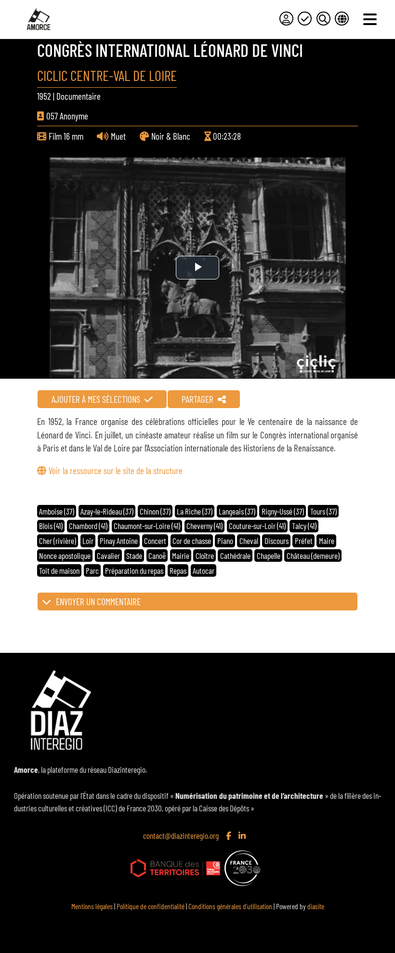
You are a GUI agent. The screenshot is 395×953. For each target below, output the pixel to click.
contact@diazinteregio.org (181, 835)
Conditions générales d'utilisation (230, 906)
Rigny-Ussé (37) (283, 511)
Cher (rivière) (57, 540)
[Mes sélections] (305, 19)
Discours (276, 540)
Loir (87, 540)
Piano (225, 540)
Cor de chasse (191, 540)
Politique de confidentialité (150, 906)
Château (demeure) (313, 555)
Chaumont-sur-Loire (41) (147, 525)
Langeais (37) (237, 511)
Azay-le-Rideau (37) (106, 511)
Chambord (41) (88, 525)
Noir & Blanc (170, 136)
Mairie (180, 555)
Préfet (304, 540)
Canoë (157, 555)
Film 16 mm (66, 136)
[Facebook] (229, 836)
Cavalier (108, 555)
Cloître (205, 555)
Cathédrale (235, 555)
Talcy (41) (304, 525)
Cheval (248, 540)
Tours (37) (323, 511)
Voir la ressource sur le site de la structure (116, 470)
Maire (326, 540)
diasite (315, 906)
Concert (155, 540)
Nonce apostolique (65, 555)
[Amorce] (38, 19)
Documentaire (78, 96)
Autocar (203, 570)
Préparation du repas (134, 570)
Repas (178, 570)
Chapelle (268, 555)
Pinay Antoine (119, 540)
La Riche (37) (194, 511)
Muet (118, 136)
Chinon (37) (155, 511)
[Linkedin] (243, 836)
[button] (197, 601)
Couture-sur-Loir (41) (257, 525)
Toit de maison (59, 570)
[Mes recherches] (323, 19)
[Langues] (342, 19)
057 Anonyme (67, 115)
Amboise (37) (56, 511)
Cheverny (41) (204, 525)
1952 (44, 96)
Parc (92, 570)
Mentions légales (92, 906)
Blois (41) (51, 525)
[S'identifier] (286, 19)
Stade (134, 555)
